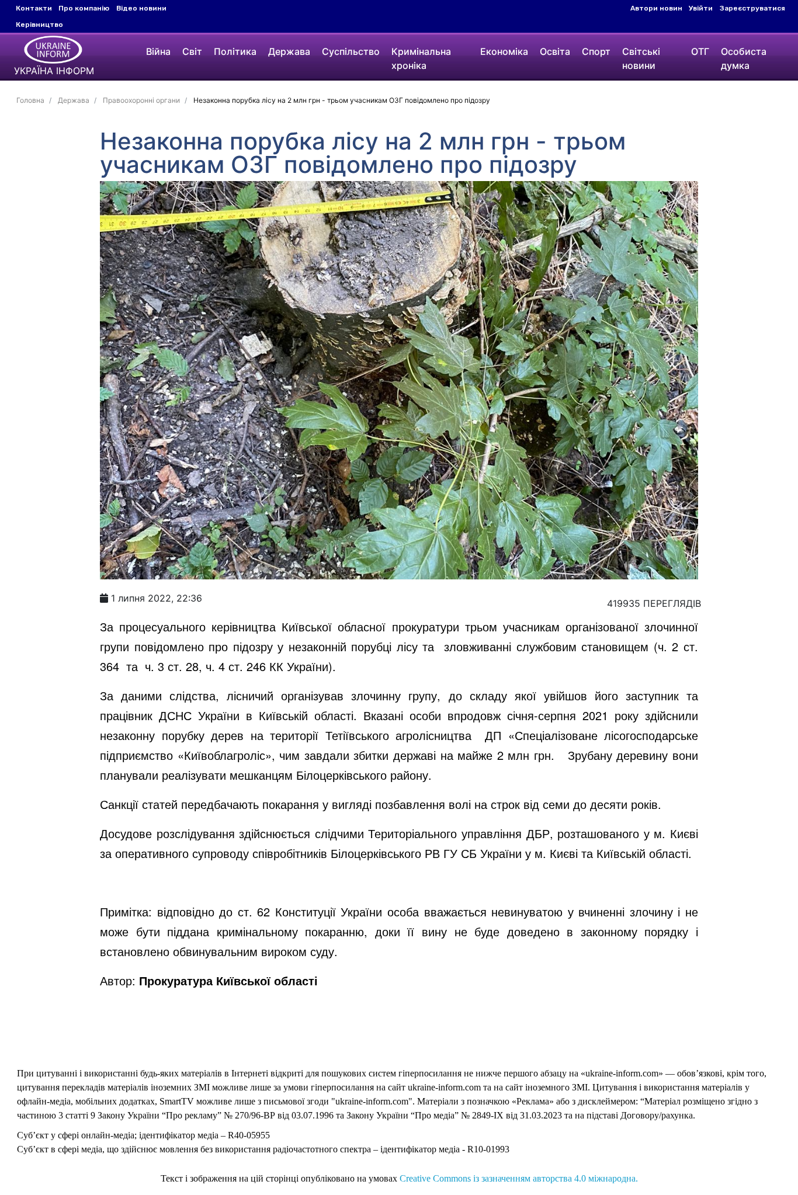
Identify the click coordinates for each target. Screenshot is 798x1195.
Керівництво (39, 24)
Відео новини (141, 8)
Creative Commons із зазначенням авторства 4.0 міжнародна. (519, 1178)
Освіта (555, 51)
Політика (235, 51)
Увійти (701, 8)
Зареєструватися (752, 8)
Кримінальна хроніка (421, 58)
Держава (289, 51)
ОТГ (700, 51)
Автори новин (656, 8)
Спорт (596, 51)
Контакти (34, 8)
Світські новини (641, 58)
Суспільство (351, 51)
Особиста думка (743, 58)
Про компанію (83, 8)
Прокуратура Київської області (228, 980)
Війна (158, 51)
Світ (192, 51)
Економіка (504, 51)
